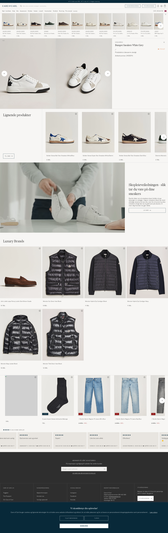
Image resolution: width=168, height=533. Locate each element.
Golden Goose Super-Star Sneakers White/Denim (98, 155)
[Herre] (21, 395)
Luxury (75, 11)
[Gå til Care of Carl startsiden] (9, 6)
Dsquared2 (119, 42)
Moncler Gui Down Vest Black (52, 301)
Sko (17, 11)
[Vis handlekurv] (164, 6)
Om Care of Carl (8, 500)
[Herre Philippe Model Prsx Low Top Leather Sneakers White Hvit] (146, 21)
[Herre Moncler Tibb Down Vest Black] (63, 335)
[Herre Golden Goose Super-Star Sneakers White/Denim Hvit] (22, 21)
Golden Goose (7, 31)
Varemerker (48, 11)
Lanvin (156, 31)
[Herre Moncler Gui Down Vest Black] (63, 272)
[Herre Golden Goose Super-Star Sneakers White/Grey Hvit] (91, 21)
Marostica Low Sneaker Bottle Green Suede (49, 33)
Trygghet (5, 493)
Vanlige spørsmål (42, 500)
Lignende (17, 115)
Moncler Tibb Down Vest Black (52, 364)
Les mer (146, 210)
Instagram (73, 493)
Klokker (30, 11)
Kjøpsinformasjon (42, 493)
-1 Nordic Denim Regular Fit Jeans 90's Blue (92, 419)
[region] (84, 440)
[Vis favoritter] (161, 6)
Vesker (36, 11)
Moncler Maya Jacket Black (9, 364)
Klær (13, 11)
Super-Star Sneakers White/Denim (21, 33)
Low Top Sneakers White (132, 33)
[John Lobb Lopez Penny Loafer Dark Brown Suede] (20, 299)
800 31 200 (112, 498)
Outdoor (55, 11)
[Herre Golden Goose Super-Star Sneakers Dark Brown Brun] (63, 21)
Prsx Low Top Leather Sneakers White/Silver (118, 33)
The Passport (7, 496)
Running (61, 11)
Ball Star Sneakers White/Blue (7, 33)
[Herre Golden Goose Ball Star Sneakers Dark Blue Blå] (36, 21)
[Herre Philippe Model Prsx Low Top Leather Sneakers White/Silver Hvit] (118, 21)
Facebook (73, 496)
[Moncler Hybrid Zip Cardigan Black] (105, 299)
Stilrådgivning (149, 6)
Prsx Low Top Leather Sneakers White (145, 33)
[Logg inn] (158, 6)
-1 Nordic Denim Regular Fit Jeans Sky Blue (128, 419)
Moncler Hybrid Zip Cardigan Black (96, 301)
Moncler (129, 31)
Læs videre (153, 512)
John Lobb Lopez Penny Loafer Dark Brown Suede (16, 301)
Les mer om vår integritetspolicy (84, 473)
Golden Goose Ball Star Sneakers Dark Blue (132, 155)
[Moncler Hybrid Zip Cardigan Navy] (147, 299)
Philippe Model (117, 31)
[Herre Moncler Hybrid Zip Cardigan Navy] (147, 272)
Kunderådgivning (133, 6)
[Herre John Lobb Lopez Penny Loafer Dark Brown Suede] (20, 272)
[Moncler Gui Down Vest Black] (63, 299)
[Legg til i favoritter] (75, 114)
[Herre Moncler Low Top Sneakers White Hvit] (132, 21)
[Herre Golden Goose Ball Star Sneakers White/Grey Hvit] (77, 21)
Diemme (46, 31)
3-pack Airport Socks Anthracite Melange (55, 419)
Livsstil (41, 11)
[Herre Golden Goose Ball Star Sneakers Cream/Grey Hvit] (105, 21)
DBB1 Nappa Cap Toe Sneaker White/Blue (159, 33)
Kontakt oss (40, 496)
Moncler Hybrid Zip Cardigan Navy (137, 301)
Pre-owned (68, 11)
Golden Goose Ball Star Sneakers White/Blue (60, 155)
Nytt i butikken (6, 11)
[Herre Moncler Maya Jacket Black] (20, 335)
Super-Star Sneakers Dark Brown (63, 33)
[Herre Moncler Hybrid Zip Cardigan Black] (105, 272)
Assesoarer (23, 11)
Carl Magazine (158, 11)
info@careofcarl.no (114, 496)
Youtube (72, 500)
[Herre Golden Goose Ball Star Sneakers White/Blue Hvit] (8, 21)
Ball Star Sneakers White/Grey (76, 33)
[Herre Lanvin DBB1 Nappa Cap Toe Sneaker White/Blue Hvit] (160, 21)
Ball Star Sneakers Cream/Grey (103, 33)
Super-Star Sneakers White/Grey (90, 33)
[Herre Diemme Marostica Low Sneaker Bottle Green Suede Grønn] (49, 21)
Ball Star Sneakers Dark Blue (35, 33)
